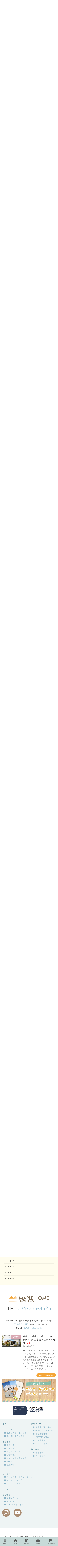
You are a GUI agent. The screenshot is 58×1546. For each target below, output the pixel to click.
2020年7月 (9, 1273)
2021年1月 (9, 1261)
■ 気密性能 (9, 1448)
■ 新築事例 (38, 1453)
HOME (16, 1543)
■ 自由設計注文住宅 (42, 1427)
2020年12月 (10, 1267)
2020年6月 (9, 1278)
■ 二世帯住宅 (39, 1440)
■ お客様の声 (39, 1456)
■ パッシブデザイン (13, 1452)
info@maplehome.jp (33, 1328)
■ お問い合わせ (11, 1498)
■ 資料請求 (9, 1501)
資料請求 (27, 1543)
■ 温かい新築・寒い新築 (15, 1433)
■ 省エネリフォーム (13, 1480)
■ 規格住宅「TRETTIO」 (44, 1431)
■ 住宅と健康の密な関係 (15, 1458)
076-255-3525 (34, 1308)
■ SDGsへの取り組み (13, 1505)
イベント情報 (50, 1543)
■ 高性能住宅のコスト (14, 1436)
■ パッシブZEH (40, 1444)
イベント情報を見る (46, 1375)
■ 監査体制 (9, 1465)
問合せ (38, 1543)
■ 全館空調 (9, 1462)
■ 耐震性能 (9, 1455)
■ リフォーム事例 (12, 1483)
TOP (4, 1424)
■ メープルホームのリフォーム (18, 1477)
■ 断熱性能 (9, 1445)
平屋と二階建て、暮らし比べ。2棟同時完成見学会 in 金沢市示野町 (39, 1339)
